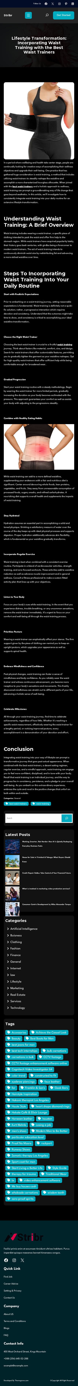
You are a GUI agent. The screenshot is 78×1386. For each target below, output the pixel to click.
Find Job (8, 1277)
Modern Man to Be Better (52, 1131)
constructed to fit (45, 1075)
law (12, 975)
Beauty (16, 1038)
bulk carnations (56, 1051)
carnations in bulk (23, 1057)
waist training (64, 345)
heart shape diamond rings (52, 1106)
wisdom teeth (56, 1192)
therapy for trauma (24, 1174)
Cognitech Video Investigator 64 (32, 1069)
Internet (15, 968)
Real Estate (17, 994)
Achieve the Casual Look (51, 1032)
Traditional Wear (56, 1174)
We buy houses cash (24, 1186)
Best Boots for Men (42, 1038)
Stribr (8, 15)
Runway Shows (21, 1149)
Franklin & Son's (35, 1088)
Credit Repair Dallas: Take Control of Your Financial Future (46, 873)
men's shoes (19, 1131)
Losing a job (43, 1125)
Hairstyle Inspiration (24, 1094)
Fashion (15, 948)
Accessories (19, 1032)
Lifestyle (15, 981)
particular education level (28, 1137)
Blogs (6, 1328)
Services (15, 1001)
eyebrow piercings (23, 1081)
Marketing (17, 988)
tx (13, 1180)
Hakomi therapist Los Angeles (30, 1100)
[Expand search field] (47, 15)
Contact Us (9, 1298)
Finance (15, 955)
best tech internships (24, 1051)
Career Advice (11, 1284)
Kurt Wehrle (19, 1125)
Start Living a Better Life (27, 1168)
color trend (18, 1075)
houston (47, 1118)
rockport (46, 1143)
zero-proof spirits (23, 1199)
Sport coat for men (23, 1162)
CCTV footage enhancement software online (39, 1063)
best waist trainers (22, 186)
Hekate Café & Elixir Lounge (29, 1112)
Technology (17, 1008)
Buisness (16, 935)
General (17, 798)
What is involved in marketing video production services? (46, 889)
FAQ (6, 1335)
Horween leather (22, 1118)
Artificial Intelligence (23, 928)
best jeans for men (23, 1045)
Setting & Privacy (12, 1291)
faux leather (52, 1081)
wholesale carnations (25, 1192)
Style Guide (59, 1168)
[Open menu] (28, 15)
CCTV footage (52, 1057)
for (13, 1088)
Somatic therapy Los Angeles (30, 1155)
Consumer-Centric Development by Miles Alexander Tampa (46, 904)
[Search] (67, 818)
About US (8, 1314)
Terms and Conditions (15, 1321)
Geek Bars (61, 1088)
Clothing (16, 942)
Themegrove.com (22, 1380)
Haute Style (19, 1106)
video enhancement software (42, 1180)
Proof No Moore (21, 1143)
